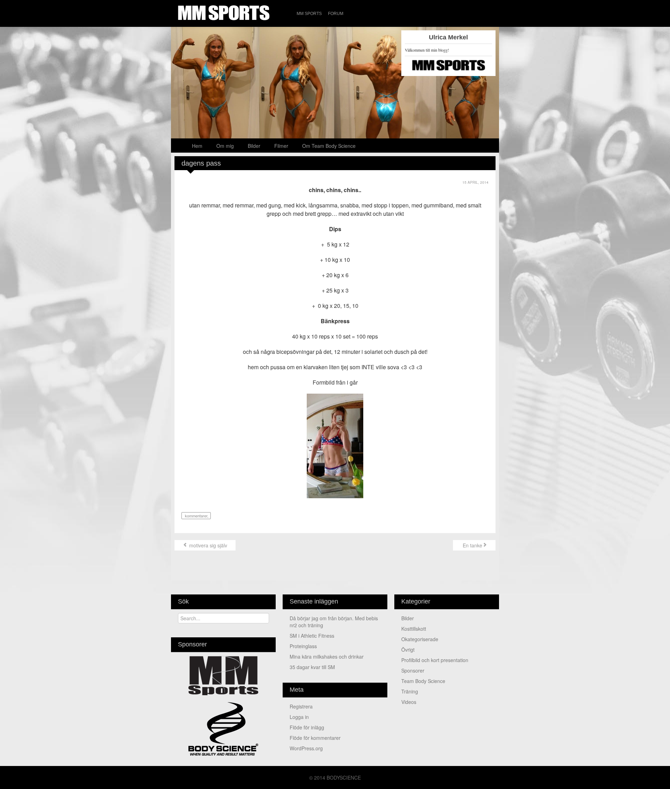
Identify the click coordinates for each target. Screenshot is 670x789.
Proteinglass (303, 646)
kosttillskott (413, 628)
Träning (409, 691)
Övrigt (408, 649)
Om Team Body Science (329, 145)
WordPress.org (306, 748)
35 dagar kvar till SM (312, 666)
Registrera (301, 706)
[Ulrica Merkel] (335, 81)
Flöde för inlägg (307, 727)
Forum (335, 13)
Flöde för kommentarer (315, 737)
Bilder (254, 145)
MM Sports (309, 13)
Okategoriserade (419, 639)
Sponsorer (412, 670)
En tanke (471, 545)
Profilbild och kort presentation (434, 660)
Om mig (225, 145)
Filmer (281, 145)
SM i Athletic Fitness (312, 635)
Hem (197, 145)
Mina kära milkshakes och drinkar (327, 656)
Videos (408, 701)
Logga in (299, 716)
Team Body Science (423, 680)
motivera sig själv (207, 545)
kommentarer (195, 515)
